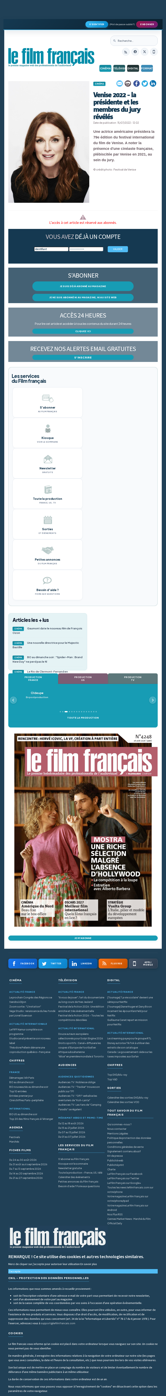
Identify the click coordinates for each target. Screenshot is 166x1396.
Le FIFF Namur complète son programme (26, 1031)
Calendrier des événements (74, 1177)
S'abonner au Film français (73, 1159)
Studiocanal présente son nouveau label (30, 1040)
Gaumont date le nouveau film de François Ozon (47, 630)
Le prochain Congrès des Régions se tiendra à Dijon (30, 999)
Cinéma (105, 68)
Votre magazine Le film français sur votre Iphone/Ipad (127, 1198)
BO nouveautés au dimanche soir (28, 1086)
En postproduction (37, 695)
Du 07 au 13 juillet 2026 (71, 1132)
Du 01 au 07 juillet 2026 (71, 1136)
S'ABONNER (147, 24)
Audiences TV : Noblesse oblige (76, 1082)
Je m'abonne (83, 938)
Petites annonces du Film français (78, 1181)
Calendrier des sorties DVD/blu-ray (127, 1097)
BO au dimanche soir (21, 1082)
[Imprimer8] (128, 83)
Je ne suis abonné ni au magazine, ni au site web (83, 297)
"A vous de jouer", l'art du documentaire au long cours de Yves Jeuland (81, 999)
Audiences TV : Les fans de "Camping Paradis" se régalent (79, 1107)
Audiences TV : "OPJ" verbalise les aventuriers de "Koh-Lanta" (77, 1098)
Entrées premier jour (21, 1095)
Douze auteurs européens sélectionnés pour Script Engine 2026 (80, 1036)
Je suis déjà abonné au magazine (83, 286)
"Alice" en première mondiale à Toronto (81, 1056)
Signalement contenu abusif (124, 1151)
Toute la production (83, 717)
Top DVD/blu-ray (117, 1074)
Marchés (14, 1141)
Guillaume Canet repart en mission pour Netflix (127, 1022)
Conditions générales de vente (125, 1146)
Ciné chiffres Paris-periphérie (26, 1100)
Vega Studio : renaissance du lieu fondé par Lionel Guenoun (32, 1013)
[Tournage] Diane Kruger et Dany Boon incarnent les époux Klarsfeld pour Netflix (129, 1011)
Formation (147, 68)
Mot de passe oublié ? (122, 24)
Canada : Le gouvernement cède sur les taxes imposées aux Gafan (129, 1054)
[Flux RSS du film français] (126, 52)
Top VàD (112, 1079)
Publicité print (115, 1164)
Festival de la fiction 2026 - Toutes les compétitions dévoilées (81, 1018)
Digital (133, 68)
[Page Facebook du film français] (135, 52)
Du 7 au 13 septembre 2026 (25, 1168)
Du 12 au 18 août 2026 (71, 1123)
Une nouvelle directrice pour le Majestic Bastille (46, 645)
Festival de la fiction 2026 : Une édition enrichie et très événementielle (81, 1009)
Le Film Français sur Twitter (123, 1178)
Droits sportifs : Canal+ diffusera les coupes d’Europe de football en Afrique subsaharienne (79, 1048)
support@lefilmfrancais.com (58, 1323)
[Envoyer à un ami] (119, 83)
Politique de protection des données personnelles (129, 1140)
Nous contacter (116, 1128)
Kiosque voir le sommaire (73, 1163)
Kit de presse (115, 1155)
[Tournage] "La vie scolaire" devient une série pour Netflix (130, 999)
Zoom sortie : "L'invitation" (25, 1006)
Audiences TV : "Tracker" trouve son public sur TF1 (79, 1089)
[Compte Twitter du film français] (144, 52)
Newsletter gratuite (70, 1168)
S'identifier (96, 24)
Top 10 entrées (18, 1091)
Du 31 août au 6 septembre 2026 (28, 1164)
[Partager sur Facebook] (136, 83)
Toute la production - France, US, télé (80, 1172)
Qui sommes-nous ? (119, 1124)
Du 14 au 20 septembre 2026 (26, 1173)
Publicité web (115, 1160)
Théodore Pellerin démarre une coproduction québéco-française (29, 1050)
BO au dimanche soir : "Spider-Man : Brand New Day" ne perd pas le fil (47, 659)
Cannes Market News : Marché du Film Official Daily (129, 1221)
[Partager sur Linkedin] (153, 83)
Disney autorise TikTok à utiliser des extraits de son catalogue (128, 1045)
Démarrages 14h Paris (21, 1077)
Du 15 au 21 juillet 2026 (71, 1127)
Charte (111, 1169)
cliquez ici (83, 331)
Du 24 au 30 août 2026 (23, 1159)
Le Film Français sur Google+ (124, 1183)
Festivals (14, 1137)
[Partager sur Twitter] (144, 83)
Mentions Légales (117, 1133)
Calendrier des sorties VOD (123, 1102)
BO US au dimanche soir (23, 1114)
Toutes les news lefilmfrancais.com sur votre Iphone (130, 1189)
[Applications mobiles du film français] (154, 52)
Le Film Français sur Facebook (125, 1173)
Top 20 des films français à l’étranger (31, 1118)
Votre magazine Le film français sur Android (127, 1207)
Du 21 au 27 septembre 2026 (26, 1177)
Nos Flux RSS (115, 1214)
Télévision (119, 68)
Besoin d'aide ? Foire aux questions (79, 1186)
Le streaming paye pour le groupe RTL (129, 1038)
